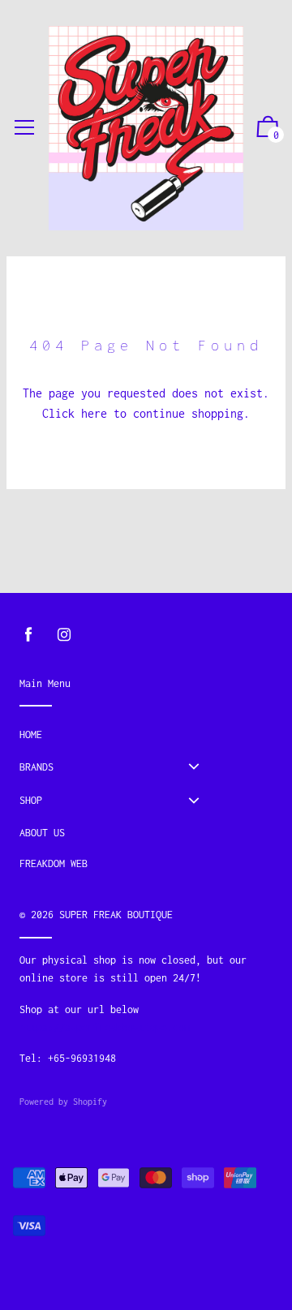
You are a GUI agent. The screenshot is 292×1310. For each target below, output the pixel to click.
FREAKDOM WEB (53, 863)
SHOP (30, 800)
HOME (30, 734)
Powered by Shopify (63, 1101)
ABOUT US (42, 833)
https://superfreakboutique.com (104, 1027)
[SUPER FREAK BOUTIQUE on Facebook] (28, 634)
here (94, 413)
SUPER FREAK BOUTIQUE (116, 914)
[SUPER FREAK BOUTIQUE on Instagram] (64, 634)
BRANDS (36, 767)
